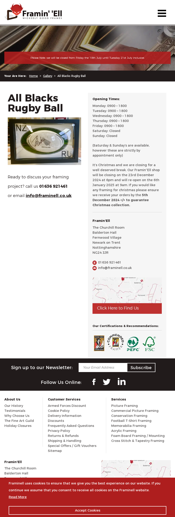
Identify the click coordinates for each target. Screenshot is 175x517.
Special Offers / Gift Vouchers (72, 446)
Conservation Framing (129, 416)
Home (33, 76)
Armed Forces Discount (67, 406)
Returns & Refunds (63, 436)
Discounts (56, 421)
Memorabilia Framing (128, 426)
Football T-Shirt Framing (131, 421)
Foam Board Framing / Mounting (138, 436)
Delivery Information (64, 416)
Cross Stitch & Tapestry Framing (137, 441)
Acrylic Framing (123, 431)
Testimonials (14, 411)
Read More (18, 497)
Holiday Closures (17, 426)
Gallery (47, 76)
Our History (13, 406)
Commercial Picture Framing (135, 411)
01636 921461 (109, 262)
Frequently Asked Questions (71, 426)
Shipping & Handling (64, 441)
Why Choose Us (16, 416)
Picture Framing (124, 406)
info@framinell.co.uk (115, 268)
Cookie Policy (58, 411)
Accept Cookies (87, 510)
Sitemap (55, 451)
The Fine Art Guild (19, 421)
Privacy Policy (59, 431)
